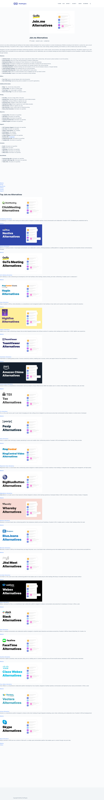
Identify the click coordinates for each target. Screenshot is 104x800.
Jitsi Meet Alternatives (5, 575)
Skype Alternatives (4, 738)
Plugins (59, 3)
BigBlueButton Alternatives (6, 493)
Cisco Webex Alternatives (6, 684)
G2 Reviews (12, 136)
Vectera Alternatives (4, 711)
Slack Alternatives (4, 629)
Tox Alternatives (3, 411)
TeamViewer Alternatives (5, 357)
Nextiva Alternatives (4, 246)
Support (68, 3)
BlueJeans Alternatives (5, 547)
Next (2, 745)
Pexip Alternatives (4, 438)
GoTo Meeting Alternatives (6, 275)
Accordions (85, 3)
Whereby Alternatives (5, 520)
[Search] (90, 3)
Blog (64, 3)
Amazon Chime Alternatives (6, 384)
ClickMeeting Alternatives (6, 219)
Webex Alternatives (4, 602)
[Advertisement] (36, 172)
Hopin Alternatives (4, 302)
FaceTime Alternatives (5, 657)
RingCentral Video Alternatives (7, 466)
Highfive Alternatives (5, 329)
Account (74, 3)
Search (80, 3)
